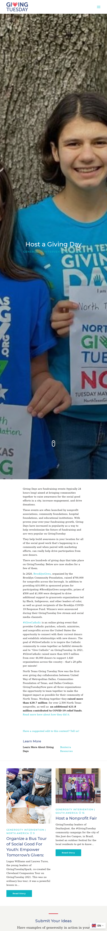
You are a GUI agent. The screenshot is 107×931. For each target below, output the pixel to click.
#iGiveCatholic (32, 622)
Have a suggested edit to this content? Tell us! (51, 731)
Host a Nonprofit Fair (76, 818)
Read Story (19, 893)
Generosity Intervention (45, 251)
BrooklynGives (42, 573)
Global (77, 251)
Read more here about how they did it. (46, 714)
